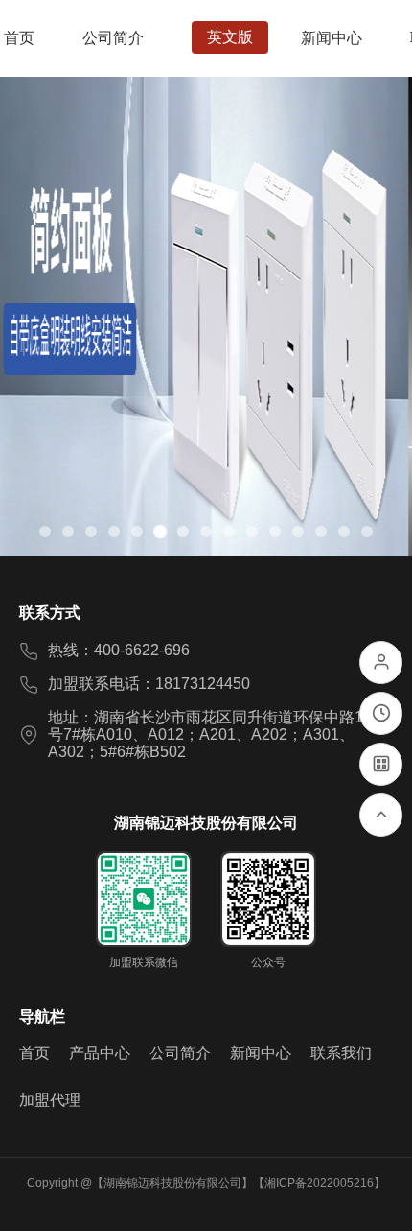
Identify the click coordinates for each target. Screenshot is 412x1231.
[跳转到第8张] (206, 531)
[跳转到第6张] (160, 531)
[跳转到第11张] (275, 531)
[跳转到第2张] (68, 531)
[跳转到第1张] (45, 531)
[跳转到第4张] (114, 531)
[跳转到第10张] (252, 531)
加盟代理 (49, 1100)
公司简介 (180, 1053)
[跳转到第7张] (183, 531)
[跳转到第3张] (91, 531)
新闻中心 (260, 1053)
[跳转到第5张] (137, 531)
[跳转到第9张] (229, 531)
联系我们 (341, 1053)
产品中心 (99, 1053)
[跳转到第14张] (344, 531)
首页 (34, 1053)
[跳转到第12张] (298, 531)
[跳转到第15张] (367, 531)
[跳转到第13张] (321, 531)
